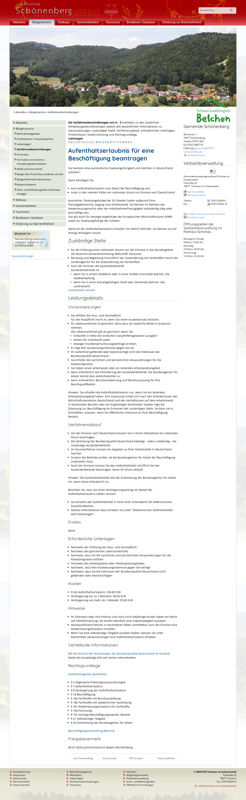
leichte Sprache (21, 785)
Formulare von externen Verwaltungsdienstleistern (32, 161)
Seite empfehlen (166, 758)
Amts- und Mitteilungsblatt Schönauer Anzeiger (38, 192)
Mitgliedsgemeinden (137, 775)
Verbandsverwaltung (137, 778)
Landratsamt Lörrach (81, 290)
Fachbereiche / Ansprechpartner (35, 139)
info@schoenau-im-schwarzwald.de (206, 214)
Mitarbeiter (76, 775)
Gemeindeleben (88, 22)
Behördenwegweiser (28, 133)
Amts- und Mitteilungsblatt (140, 781)
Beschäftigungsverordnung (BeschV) (91, 731)
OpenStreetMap (195, 191)
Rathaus (64, 22)
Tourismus (113, 22)
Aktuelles (19, 22)
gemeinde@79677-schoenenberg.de (199, 150)
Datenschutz (20, 778)
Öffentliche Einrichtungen (140, 785)
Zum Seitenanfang (83, 758)
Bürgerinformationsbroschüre (34, 179)
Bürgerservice (41, 22)
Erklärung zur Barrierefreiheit (181, 22)
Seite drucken (109, 758)
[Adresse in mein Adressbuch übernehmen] (213, 173)
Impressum (19, 775)
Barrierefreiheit (21, 781)
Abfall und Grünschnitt (29, 169)
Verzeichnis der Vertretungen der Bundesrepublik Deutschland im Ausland (121, 653)
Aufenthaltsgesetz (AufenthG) (87, 674)
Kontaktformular (196, 155)
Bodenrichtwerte (26, 184)
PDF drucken (136, 758)
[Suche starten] (231, 10)
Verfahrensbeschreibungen (34, 149)
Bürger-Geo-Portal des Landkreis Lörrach (40, 174)
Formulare (23, 154)
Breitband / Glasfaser (141, 22)
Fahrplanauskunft (196, 195)
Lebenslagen (24, 144)
